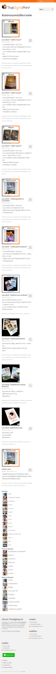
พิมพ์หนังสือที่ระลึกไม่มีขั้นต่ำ (23, 63)
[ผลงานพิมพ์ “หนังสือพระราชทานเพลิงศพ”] (11, 284)
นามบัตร (10, 523)
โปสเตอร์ (10, 505)
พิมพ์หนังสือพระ (9, 402)
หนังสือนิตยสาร (11, 501)
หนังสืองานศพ (12, 605)
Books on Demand (10, 471)
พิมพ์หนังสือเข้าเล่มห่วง (16, 65)
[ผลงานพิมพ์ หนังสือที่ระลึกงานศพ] (11, 416)
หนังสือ (9, 494)
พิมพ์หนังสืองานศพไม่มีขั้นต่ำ (13, 441)
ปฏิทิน (9, 541)
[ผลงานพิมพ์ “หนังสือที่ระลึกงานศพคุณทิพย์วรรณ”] (11, 373)
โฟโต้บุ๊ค (10, 587)
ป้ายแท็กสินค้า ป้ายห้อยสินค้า (14, 497)
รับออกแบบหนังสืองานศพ (8, 67)
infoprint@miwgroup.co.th (36, 626)
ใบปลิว (9, 545)
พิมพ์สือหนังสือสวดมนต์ (6, 400)
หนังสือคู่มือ (11, 598)
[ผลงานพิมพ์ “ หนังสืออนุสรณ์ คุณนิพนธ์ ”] (11, 235)
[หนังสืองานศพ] (11, 458)
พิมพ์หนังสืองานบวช (17, 400)
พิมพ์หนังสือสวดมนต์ (26, 441)
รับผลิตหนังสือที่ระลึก (23, 65)
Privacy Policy (7, 667)
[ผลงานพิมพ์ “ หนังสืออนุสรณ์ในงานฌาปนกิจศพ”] (11, 187)
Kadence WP (23, 671)
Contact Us (6, 665)
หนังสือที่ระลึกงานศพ (27, 313)
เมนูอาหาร (10, 537)
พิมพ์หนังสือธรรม (4, 402)
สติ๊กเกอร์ (10, 526)
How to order (7, 663)
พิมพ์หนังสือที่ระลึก (15, 63)
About (5, 660)
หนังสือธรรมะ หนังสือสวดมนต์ (14, 534)
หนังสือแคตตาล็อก (14, 602)
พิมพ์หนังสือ (4, 63)
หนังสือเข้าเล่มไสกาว (9, 120)
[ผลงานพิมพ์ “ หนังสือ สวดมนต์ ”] (11, 28)
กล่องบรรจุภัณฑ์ (11, 530)
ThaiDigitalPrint (5, 483)
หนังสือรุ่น (11, 594)
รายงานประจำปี (13, 591)
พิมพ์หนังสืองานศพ (9, 63)
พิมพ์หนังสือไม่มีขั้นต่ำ (12, 313)
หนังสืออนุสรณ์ (22, 485)
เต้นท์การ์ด (10, 512)
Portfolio (8, 41)
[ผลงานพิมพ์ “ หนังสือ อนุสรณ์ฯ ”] (11, 134)
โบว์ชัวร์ (10, 519)
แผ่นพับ (10, 515)
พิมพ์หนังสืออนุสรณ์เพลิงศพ (8, 65)
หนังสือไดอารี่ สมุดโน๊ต (15, 609)
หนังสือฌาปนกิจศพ (17, 485)
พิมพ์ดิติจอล (10, 483)
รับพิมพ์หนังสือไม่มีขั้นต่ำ (23, 118)
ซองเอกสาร (10, 508)
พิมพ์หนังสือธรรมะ (20, 441)
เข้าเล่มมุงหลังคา (8, 221)
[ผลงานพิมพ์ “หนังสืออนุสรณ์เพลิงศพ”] (11, 327)
